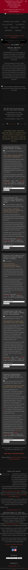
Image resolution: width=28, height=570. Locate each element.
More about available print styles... (14, 544)
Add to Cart (6, 190)
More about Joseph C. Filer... (14, 510)
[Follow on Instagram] (15, 550)
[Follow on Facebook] (12, 550)
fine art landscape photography (12, 491)
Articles (14, 27)
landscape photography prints (12, 523)
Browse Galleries (11, 21)
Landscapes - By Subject (12, 35)
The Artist (20, 24)
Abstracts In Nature (16, 457)
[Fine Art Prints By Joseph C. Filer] (14, 14)
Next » (22, 44)
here (4, 409)
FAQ (6, 27)
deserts (17, 496)
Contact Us (17, 430)
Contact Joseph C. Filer (14, 566)
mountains (17, 494)
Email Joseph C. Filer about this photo (14, 453)
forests (10, 496)
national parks (7, 494)
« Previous (7, 44)
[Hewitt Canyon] (11, 124)
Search (18, 30)
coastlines (24, 494)
